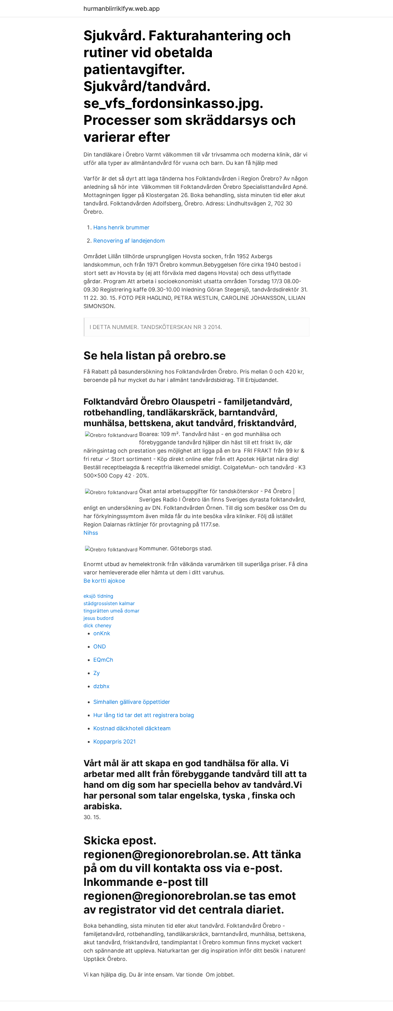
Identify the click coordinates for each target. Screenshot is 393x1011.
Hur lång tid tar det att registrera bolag (143, 715)
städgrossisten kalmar (109, 603)
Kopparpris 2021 (114, 741)
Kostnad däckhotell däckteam (132, 728)
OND (99, 646)
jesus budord (99, 618)
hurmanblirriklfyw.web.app (122, 9)
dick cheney (97, 625)
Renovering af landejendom (129, 240)
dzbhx (101, 686)
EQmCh (103, 659)
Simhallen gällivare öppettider (131, 702)
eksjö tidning (98, 596)
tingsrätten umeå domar (111, 611)
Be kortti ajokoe (104, 580)
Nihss (91, 532)
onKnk (101, 633)
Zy (96, 673)
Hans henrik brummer (121, 227)
